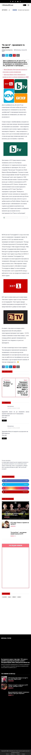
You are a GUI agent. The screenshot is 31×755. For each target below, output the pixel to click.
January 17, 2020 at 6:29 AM (14, 427)
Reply (4, 420)
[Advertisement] (15, 28)
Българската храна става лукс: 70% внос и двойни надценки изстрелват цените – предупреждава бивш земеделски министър (15, 660)
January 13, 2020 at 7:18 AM (14, 408)
